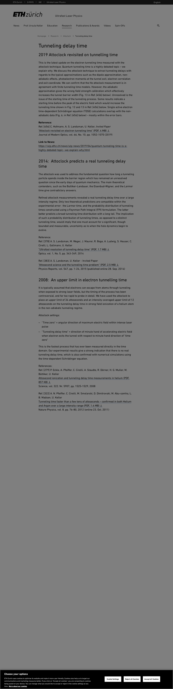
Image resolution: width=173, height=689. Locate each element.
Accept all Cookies (151, 679)
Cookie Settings (113, 679)
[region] (86, 679)
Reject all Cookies (132, 679)
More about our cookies (18, 686)
